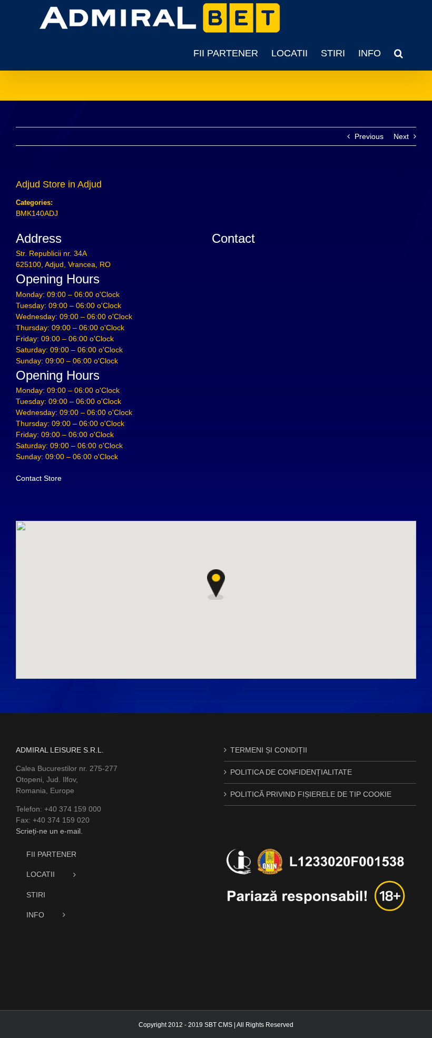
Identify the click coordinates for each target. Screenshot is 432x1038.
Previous (369, 136)
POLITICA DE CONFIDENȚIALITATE (291, 772)
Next (401, 136)
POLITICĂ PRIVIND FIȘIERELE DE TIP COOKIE (310, 794)
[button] (398, 53)
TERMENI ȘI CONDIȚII (268, 750)
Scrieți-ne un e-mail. (49, 831)
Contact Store (39, 478)
